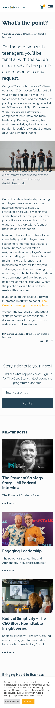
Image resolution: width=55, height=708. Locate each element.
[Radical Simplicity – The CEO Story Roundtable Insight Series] (27, 596)
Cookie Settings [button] (12, 701)
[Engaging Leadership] (27, 528)
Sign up (27, 403)
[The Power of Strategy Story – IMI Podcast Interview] (27, 455)
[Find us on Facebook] (52, 341)
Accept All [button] (28, 701)
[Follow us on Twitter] (47, 341)
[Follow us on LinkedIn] (41, 341)
